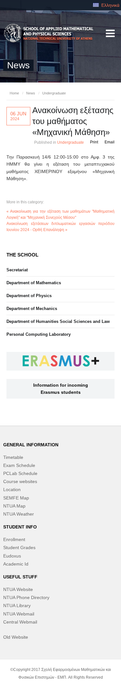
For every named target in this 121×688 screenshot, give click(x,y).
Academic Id (15, 564)
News (30, 93)
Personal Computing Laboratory (38, 334)
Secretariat (17, 269)
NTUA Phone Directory (26, 597)
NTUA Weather (18, 514)
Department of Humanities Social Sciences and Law (58, 321)
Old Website (15, 637)
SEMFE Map (16, 497)
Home (14, 93)
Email (110, 142)
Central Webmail (20, 622)
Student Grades (19, 547)
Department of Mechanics (31, 308)
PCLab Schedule (20, 473)
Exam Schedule (19, 465)
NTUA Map (14, 506)
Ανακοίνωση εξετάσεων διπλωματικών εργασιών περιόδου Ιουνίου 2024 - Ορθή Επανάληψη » (60, 226)
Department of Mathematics (33, 282)
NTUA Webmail (18, 613)
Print (94, 142)
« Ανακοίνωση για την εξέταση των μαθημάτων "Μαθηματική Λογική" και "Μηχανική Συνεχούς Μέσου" (60, 214)
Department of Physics (29, 295)
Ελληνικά (109, 5)
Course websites (20, 481)
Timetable (13, 457)
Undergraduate (54, 93)
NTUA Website (18, 589)
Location (12, 489)
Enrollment (14, 539)
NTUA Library (17, 605)
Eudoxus (12, 555)
